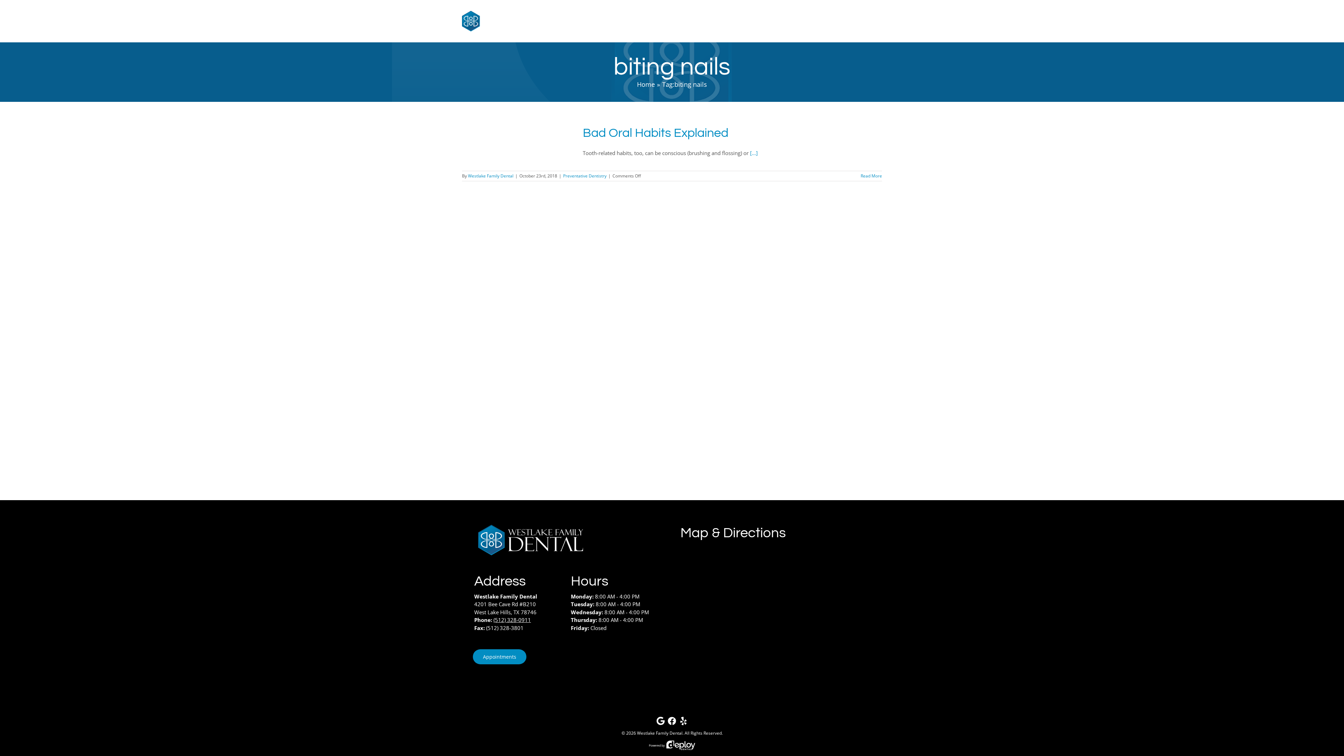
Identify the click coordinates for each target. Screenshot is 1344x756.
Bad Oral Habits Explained (655, 133)
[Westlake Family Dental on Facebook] (672, 723)
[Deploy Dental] (680, 745)
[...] (754, 152)
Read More (871, 176)
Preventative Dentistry (585, 176)
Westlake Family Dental (490, 176)
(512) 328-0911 (512, 619)
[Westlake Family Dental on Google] (660, 723)
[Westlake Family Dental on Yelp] (683, 723)
